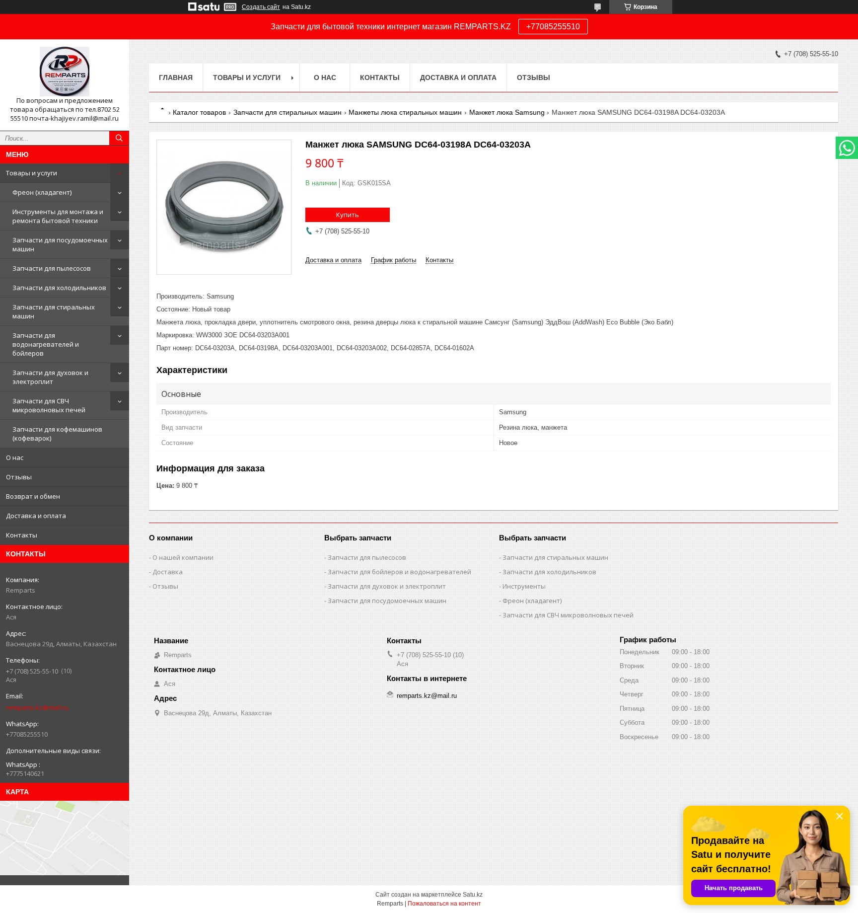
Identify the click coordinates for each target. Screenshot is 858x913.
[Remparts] (64, 71)
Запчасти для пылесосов (51, 268)
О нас (14, 457)
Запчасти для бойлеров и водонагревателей (399, 571)
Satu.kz (473, 894)
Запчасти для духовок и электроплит (50, 377)
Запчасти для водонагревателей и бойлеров (45, 344)
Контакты (21, 535)
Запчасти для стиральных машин (53, 311)
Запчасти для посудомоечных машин (60, 244)
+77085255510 (553, 26)
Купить (347, 214)
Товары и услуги (31, 172)
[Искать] (119, 138)
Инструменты (524, 586)
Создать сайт (261, 6)
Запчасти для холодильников (59, 287)
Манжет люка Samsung (507, 112)
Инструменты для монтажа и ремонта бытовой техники (57, 216)
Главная (176, 77)
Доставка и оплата (36, 515)
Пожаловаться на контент (444, 903)
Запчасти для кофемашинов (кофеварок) (57, 434)
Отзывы (19, 476)
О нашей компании (183, 557)
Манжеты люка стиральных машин (405, 112)
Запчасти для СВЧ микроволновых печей (48, 405)
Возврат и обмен (33, 496)
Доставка (167, 571)
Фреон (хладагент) (42, 192)
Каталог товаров (199, 112)
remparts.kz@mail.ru (37, 707)
